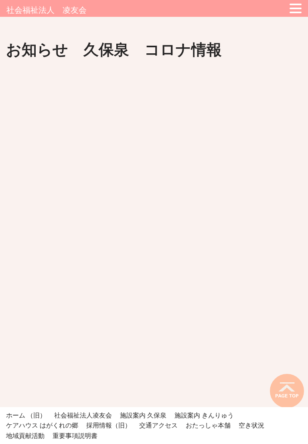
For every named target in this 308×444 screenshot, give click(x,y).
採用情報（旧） (108, 425)
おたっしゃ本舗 (208, 425)
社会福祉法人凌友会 (83, 415)
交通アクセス (158, 425)
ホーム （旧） (26, 415)
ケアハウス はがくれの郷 (42, 425)
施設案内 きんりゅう (204, 415)
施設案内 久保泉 (143, 415)
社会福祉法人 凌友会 (46, 10)
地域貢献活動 (25, 435)
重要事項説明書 (75, 435)
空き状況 (251, 425)
